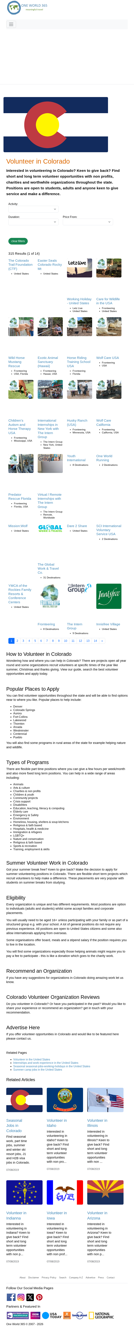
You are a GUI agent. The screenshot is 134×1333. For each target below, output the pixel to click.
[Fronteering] (50, 597)
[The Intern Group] (79, 589)
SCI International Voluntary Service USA (108, 530)
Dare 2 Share (77, 526)
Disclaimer (33, 1277)
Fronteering (46, 624)
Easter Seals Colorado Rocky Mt (50, 265)
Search (62, 1277)
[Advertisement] (67, 55)
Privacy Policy (49, 1277)
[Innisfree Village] (108, 597)
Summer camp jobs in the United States (37, 1069)
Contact (111, 1277)
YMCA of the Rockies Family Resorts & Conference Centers (19, 594)
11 (73, 640)
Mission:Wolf (17, 526)
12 (80, 640)
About (22, 1277)
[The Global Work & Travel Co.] (50, 529)
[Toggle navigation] (11, 24)
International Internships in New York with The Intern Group (48, 429)
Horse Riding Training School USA (78, 362)
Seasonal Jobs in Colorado (14, 1125)
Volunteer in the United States (31, 1059)
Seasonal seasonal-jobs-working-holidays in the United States (51, 1066)
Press (101, 1277)
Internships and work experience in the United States (45, 1062)
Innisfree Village (108, 624)
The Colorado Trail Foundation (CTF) (20, 265)
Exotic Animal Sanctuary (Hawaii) (48, 362)
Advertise (90, 1277)
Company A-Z (76, 1277)
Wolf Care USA (107, 358)
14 (95, 640)
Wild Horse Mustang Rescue (16, 362)
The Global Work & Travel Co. (48, 569)
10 (65, 640)
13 (88, 640)
